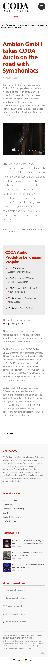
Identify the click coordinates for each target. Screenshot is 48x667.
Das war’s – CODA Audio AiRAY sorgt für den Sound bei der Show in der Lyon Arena (28, 542)
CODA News (8, 505)
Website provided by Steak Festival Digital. (17, 648)
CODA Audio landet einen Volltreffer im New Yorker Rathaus (27, 554)
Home (3, 25)
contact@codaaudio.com (18, 646)
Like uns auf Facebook (15, 590)
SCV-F (11, 278)
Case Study (11, 25)
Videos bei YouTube (14, 606)
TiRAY (11, 308)
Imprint (40, 646)
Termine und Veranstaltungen (14, 509)
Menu (41, 6)
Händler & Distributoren (12, 517)
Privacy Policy (32, 646)
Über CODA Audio (10, 501)
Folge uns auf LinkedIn (16, 621)
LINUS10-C (13, 268)
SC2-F (11, 288)
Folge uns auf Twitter (15, 614)
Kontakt (6, 513)
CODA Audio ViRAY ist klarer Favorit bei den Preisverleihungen (28, 566)
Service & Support (10, 521)
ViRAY (11, 298)
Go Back (9, 434)
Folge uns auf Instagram (16, 598)
